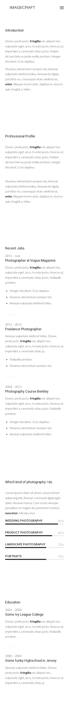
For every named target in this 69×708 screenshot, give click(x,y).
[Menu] (62, 7)
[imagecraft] (28, 7)
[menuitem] (62, 7)
